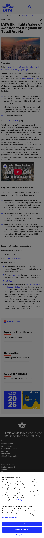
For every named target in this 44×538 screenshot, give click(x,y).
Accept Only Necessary (22, 529)
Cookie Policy (17, 500)
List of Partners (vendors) (10, 517)
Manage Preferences (22, 535)
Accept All (22, 524)
